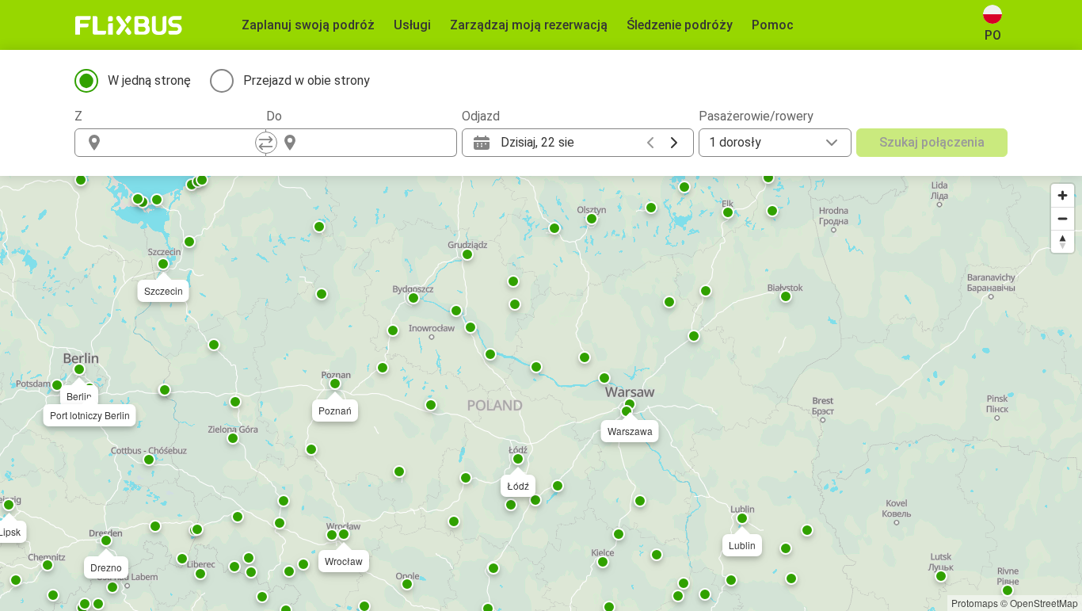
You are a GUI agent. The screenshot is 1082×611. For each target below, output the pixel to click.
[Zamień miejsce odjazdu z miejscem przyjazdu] (266, 143)
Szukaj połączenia (932, 142)
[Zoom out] (1062, 218)
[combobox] (184, 142)
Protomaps (974, 602)
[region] (541, 393)
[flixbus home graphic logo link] (128, 25)
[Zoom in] (1062, 195)
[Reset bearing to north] (1062, 241)
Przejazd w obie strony (306, 80)
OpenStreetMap (1044, 602)
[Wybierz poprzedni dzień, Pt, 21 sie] (650, 142)
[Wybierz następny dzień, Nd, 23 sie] (674, 142)
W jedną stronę (149, 80)
